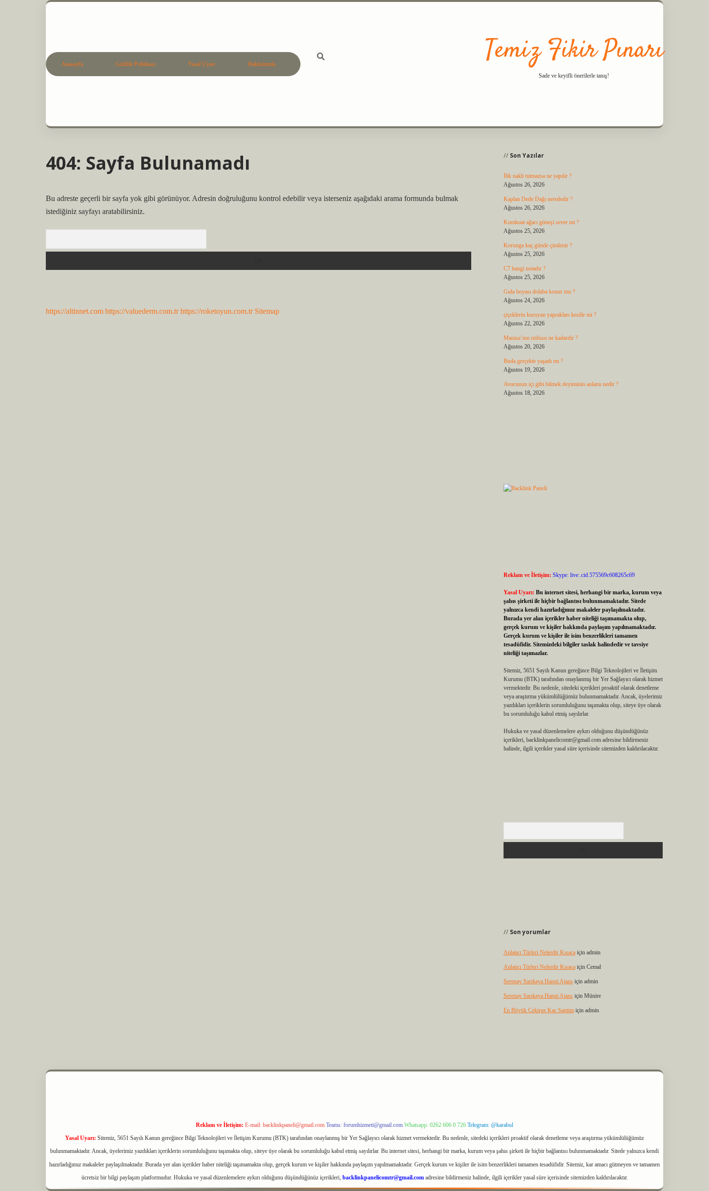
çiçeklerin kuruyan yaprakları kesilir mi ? (550, 314)
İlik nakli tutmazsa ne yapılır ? (538, 176)
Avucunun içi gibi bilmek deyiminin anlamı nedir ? (561, 384)
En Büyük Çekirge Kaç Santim (539, 1010)
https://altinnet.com (74, 311)
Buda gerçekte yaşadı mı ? (533, 361)
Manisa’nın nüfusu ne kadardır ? (541, 338)
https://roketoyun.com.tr (216, 311)
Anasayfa (72, 64)
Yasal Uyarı (201, 64)
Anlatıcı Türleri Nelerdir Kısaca (539, 952)
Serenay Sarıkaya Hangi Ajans (538, 981)
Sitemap (267, 311)
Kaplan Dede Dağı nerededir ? (538, 199)
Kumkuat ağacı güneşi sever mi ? (541, 222)
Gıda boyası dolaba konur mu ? (539, 291)
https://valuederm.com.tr (141, 311)
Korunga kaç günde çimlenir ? (538, 245)
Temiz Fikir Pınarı (574, 50)
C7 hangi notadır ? (524, 268)
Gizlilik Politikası (135, 64)
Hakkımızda (261, 64)
